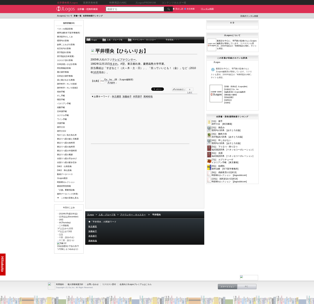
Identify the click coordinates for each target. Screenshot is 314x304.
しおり (189, 92)
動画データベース (65, 174)
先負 (61, 234)
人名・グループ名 (107, 214)
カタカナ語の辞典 (65, 60)
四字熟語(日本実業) (65, 56)
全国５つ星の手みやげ (67, 158)
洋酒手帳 (61, 123)
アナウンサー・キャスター (133, 214)
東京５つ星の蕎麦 (65, 154)
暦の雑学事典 (63, 72)
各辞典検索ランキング (93, 16)
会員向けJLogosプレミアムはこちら (136, 284)
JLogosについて (64, 16)
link (245, 86)
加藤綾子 (127, 96)
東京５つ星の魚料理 (66, 147)
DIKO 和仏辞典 (64, 170)
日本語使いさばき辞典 (67, 64)
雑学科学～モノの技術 (67, 84)
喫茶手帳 (61, 99)
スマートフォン (227, 286)
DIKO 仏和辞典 (64, 166)
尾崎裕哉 (148, 96)
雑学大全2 (61, 131)
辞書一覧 (78, 16)
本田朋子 (137, 96)
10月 (96, 72)
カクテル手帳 (63, 115)
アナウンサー (128, 59)
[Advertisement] (165, 16)
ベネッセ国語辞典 (65, 29)
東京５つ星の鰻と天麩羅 (68, 139)
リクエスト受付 (109, 284)
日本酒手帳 (62, 111)
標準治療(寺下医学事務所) (68, 33)
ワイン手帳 (62, 119)
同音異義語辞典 (64, 68)
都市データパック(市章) (67, 194)
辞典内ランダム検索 (249, 16)
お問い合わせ (93, 284)
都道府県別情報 (64, 186)
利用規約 (60, 284)
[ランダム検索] (207, 9)
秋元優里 (116, 96)
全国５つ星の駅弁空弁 (67, 162)
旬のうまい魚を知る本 (67, 135)
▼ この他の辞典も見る (68, 198)
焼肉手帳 (61, 92)
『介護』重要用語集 (66, 190)
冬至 (62, 231)
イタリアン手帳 (64, 103)
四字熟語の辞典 (64, 52)
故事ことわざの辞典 (66, 44)
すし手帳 (61, 96)
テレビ (116, 59)
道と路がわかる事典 (66, 80)
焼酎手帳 (61, 107)
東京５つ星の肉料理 (66, 143)
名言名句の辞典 (64, 48)
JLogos (111, 82)
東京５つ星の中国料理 (67, 151)
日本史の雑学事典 (65, 76)
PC (247, 286)
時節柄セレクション (66, 182)
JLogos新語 (62, 178)
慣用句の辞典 (63, 40)
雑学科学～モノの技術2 (67, 88)
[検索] (168, 9)
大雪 (62, 228)
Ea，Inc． (109, 79)
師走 (66, 217)
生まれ (114, 63)
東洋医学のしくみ (65, 37)
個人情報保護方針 (75, 284)
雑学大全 (61, 127)
